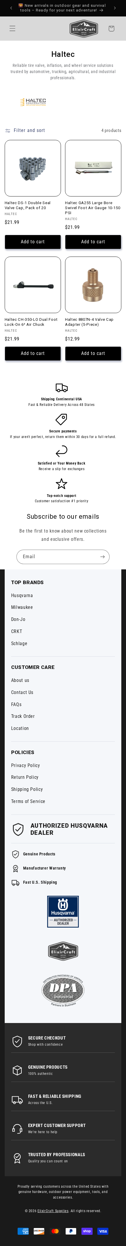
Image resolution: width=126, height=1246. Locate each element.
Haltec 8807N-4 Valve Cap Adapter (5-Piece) (89, 322)
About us (20, 680)
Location (20, 728)
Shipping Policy (27, 789)
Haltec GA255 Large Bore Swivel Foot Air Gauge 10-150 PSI (92, 208)
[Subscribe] (102, 557)
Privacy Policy (25, 765)
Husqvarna (22, 595)
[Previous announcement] (11, 7)
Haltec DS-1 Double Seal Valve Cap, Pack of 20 (28, 205)
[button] (12, 28)
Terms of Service (28, 801)
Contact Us (22, 692)
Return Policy (25, 777)
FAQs (16, 704)
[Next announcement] (114, 7)
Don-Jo (18, 619)
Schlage (19, 643)
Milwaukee (22, 607)
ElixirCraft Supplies (53, 1211)
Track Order (23, 716)
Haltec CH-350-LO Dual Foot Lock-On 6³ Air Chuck (31, 322)
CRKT (16, 631)
